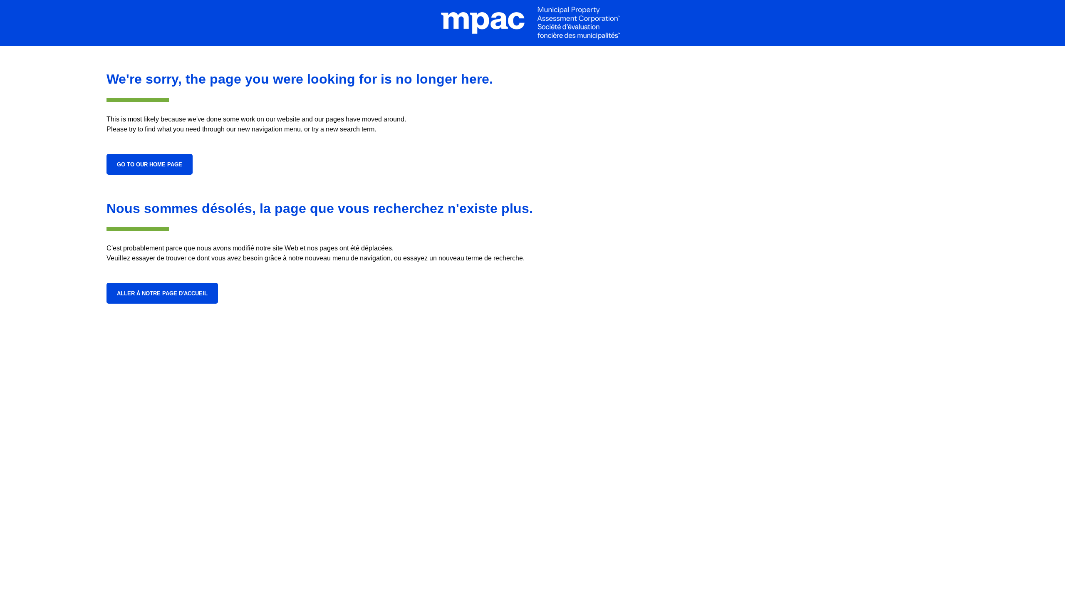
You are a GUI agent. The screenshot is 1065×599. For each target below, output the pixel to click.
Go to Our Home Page (149, 164)
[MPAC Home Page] (532, 23)
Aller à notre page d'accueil (162, 293)
